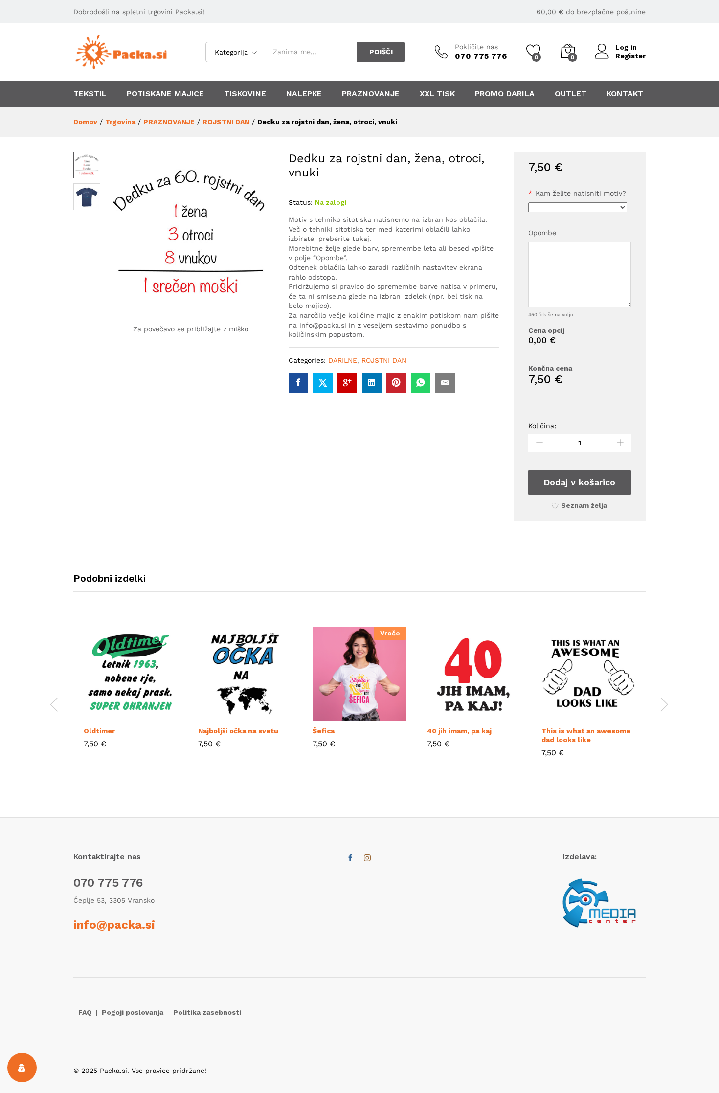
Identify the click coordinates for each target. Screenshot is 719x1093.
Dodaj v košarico (579, 482)
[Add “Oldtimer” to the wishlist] (153, 714)
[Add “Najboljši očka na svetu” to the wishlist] (267, 714)
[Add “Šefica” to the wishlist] (382, 714)
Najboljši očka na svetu (238, 731)
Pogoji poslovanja (132, 1012)
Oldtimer (99, 731)
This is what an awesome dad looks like (585, 735)
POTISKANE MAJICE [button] (165, 94)
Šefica (324, 731)
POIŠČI (381, 52)
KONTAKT (625, 94)
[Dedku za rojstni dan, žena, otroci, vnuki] (298, 383)
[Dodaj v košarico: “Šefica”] (337, 714)
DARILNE (342, 360)
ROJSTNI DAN (383, 360)
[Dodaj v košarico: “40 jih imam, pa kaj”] (451, 714)
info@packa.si (114, 925)
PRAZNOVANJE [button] (371, 94)
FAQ (85, 1012)
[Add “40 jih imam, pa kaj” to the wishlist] (496, 714)
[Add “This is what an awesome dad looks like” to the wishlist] (611, 714)
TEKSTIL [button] (90, 94)
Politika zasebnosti (207, 1012)
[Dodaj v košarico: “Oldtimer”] (108, 714)
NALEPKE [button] (304, 94)
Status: (301, 202)
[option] (130, 694)
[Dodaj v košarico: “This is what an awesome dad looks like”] (566, 714)
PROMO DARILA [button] (505, 94)
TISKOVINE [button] (245, 94)
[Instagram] (367, 858)
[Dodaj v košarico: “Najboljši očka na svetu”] (222, 714)
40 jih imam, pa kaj (459, 731)
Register (630, 56)
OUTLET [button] (570, 94)
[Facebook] (350, 858)
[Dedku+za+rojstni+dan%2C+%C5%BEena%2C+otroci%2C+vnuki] (323, 383)
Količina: (542, 425)
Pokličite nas (476, 47)
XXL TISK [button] (437, 94)
